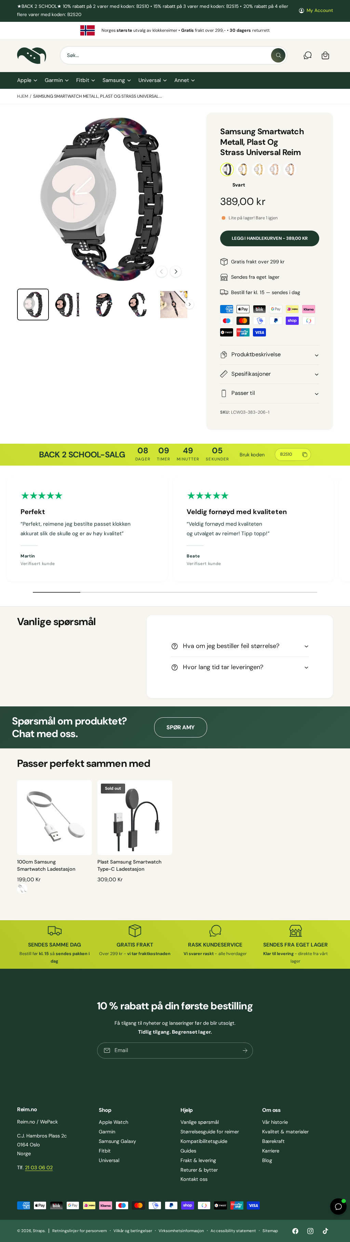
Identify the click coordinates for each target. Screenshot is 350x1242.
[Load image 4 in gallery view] (138, 304)
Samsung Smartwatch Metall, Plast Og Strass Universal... (97, 96)
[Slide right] (175, 271)
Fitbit (105, 1151)
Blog (267, 1160)
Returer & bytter (199, 1170)
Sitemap (270, 1230)
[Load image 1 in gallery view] (33, 304)
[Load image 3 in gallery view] (103, 304)
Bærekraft (273, 1141)
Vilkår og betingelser (132, 1230)
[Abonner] (245, 1051)
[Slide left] (161, 271)
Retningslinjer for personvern (79, 1230)
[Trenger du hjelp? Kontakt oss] (308, 55)
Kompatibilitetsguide (203, 1141)
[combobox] (173, 55)
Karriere (270, 1151)
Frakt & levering (198, 1160)
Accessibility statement (233, 1230)
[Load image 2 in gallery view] (68, 304)
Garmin (107, 1132)
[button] (27, 80)
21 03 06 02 (39, 1167)
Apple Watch (113, 1122)
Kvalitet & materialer (285, 1132)
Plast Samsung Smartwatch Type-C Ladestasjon (129, 865)
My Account (320, 10)
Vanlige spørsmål (199, 1122)
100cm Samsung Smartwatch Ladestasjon (46, 865)
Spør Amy (180, 727)
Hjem (22, 96)
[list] (175, 30)
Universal (109, 1160)
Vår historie (275, 1122)
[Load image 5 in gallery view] (174, 304)
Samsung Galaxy (117, 1141)
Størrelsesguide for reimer (209, 1132)
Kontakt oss (193, 1179)
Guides (188, 1151)
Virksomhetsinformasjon (181, 1230)
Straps (39, 1230)
